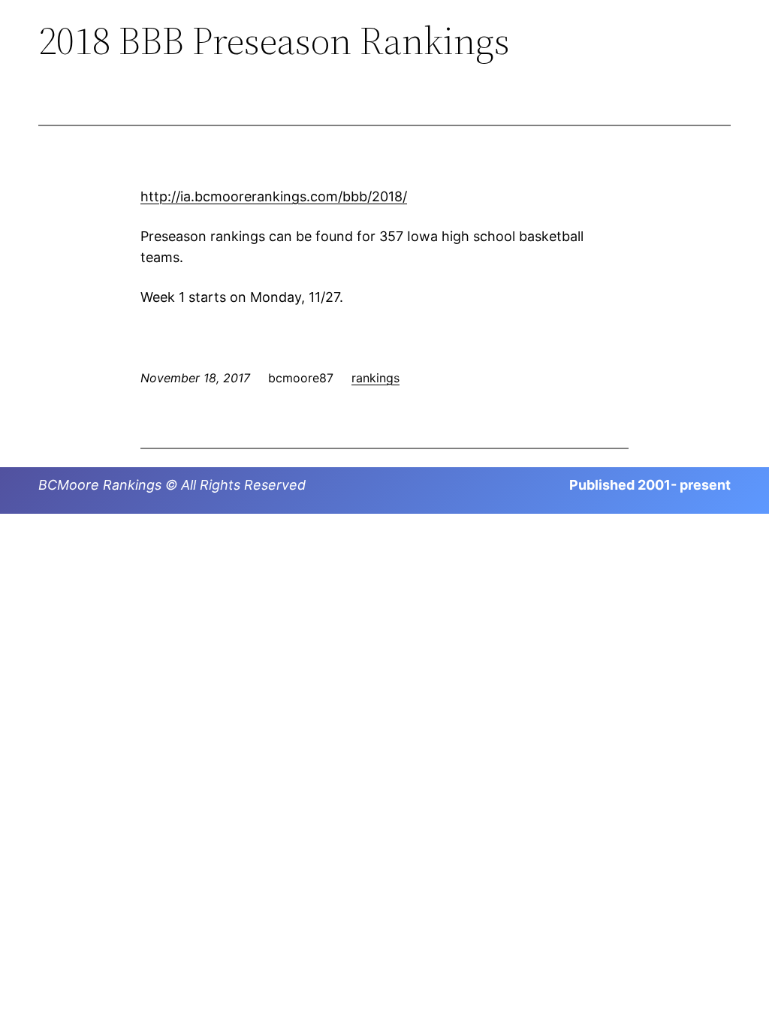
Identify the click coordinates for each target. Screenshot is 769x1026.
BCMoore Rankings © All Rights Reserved (172, 485)
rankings (375, 377)
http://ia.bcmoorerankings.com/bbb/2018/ (273, 196)
